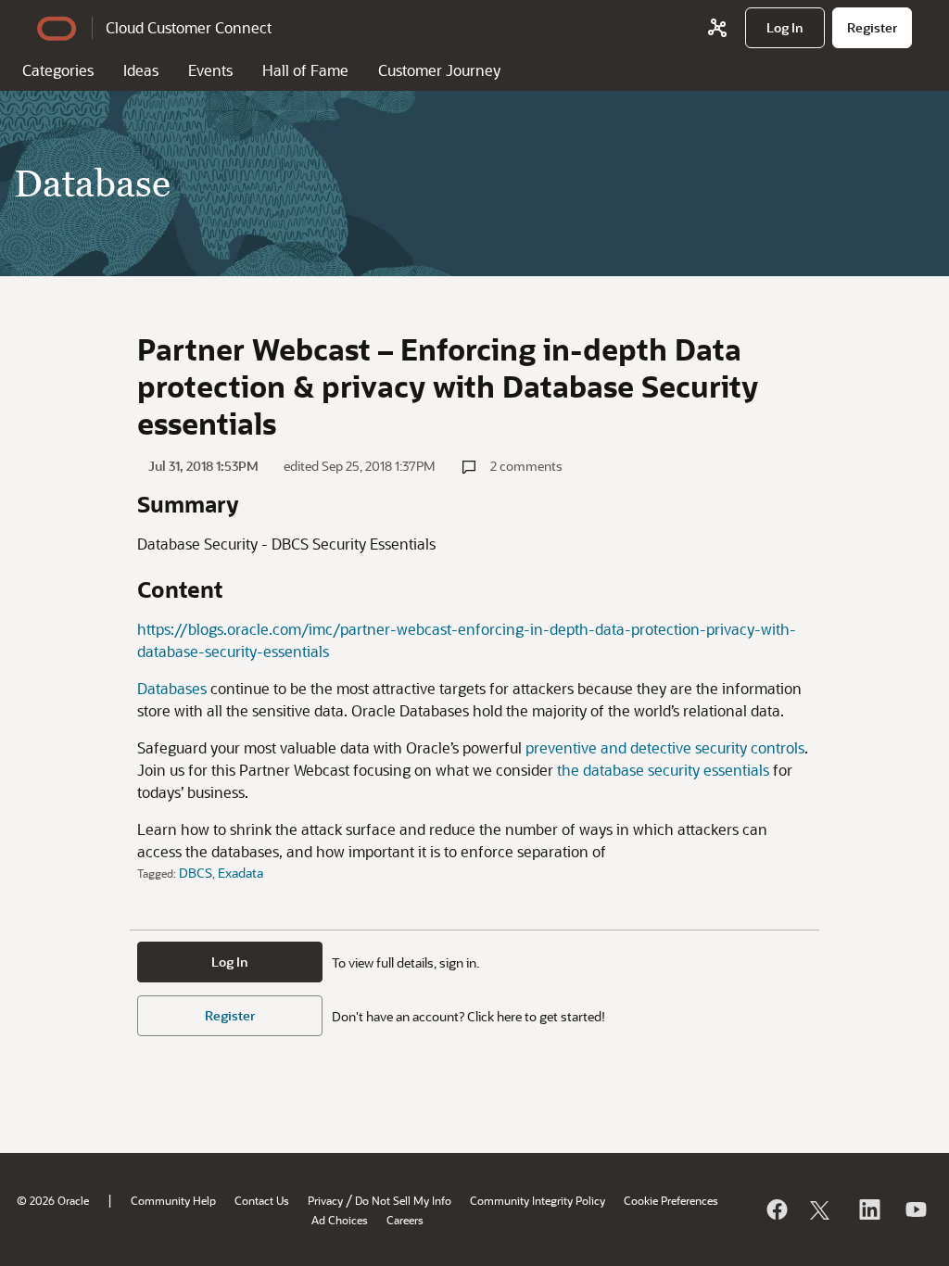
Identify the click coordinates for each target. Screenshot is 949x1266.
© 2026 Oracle (53, 1200)
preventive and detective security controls (664, 747)
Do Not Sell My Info (403, 1200)
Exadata (240, 872)
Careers (405, 1219)
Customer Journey (439, 70)
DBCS (195, 872)
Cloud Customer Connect (189, 27)
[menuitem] (785, 27)
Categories (58, 70)
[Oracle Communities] (717, 28)
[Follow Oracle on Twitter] (822, 1209)
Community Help (173, 1200)
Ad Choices (339, 1219)
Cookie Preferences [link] (671, 1200)
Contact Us (261, 1200)
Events (210, 70)
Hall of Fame (305, 70)
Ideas (140, 70)
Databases (172, 688)
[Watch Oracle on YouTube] (915, 1209)
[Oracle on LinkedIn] (868, 1209)
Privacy (325, 1200)
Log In (229, 961)
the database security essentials (663, 769)
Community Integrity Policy (537, 1200)
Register (230, 1015)
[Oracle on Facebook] (776, 1209)
